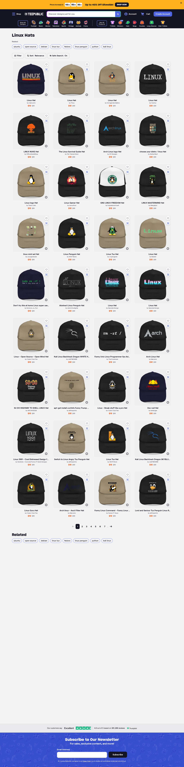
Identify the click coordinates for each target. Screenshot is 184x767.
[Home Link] (34, 14)
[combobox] (81, 14)
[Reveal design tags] (46, 94)
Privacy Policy (87, 761)
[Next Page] (111, 526)
